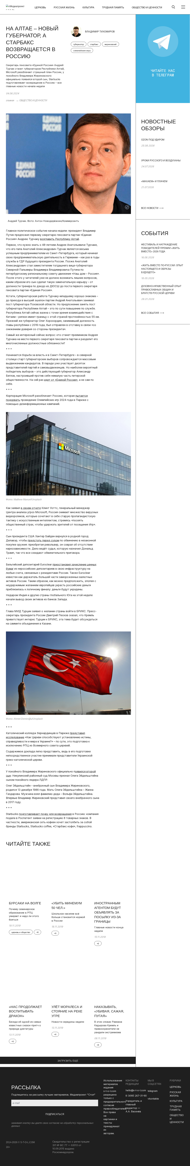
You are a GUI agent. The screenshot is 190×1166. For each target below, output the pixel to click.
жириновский (110, 44)
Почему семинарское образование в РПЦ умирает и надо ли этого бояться (24, 914)
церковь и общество (20, 932)
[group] (163, 148)
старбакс (94, 44)
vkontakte (153, 1098)
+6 (37, 932)
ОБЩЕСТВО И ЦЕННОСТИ (147, 7)
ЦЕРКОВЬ (40, 7)
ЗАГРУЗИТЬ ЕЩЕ (67, 1061)
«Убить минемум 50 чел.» (67, 905)
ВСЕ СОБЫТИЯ (150, 313)
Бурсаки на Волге (25, 903)
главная (10, 100)
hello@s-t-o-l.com (136, 1090)
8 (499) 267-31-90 (136, 1095)
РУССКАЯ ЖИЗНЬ (64, 7)
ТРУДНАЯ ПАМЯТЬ (113, 7)
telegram (152, 1090)
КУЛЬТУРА (88, 7)
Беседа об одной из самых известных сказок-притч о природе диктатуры (25, 1025)
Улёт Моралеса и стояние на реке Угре (67, 1011)
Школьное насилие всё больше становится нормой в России (68, 917)
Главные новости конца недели (108, 929)
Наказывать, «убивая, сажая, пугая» (109, 1011)
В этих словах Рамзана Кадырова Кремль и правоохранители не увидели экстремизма (108, 1027)
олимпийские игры (82, 50)
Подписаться (54, 1114)
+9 (98, 1045)
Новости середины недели (68, 1021)
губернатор (78, 44)
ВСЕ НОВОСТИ (150, 208)
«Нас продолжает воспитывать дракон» (25, 1011)
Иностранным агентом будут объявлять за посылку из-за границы (107, 912)
